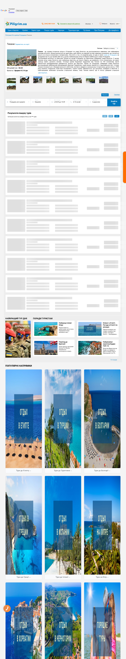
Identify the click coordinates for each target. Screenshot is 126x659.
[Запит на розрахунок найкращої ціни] (124, 167)
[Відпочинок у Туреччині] (63, 418)
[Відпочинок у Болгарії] (102, 418)
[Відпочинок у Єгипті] (23, 418)
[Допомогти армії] (18, 357)
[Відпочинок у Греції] (23, 525)
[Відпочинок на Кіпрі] (102, 525)
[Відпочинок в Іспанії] (63, 525)
